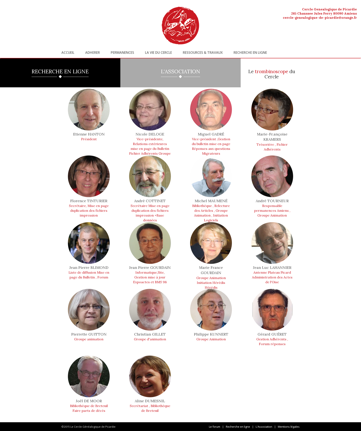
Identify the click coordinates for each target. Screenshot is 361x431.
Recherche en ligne (250, 52)
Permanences (122, 52)
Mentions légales (289, 426)
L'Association (264, 426)
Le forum (214, 426)
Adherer (92, 52)
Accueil (67, 52)
